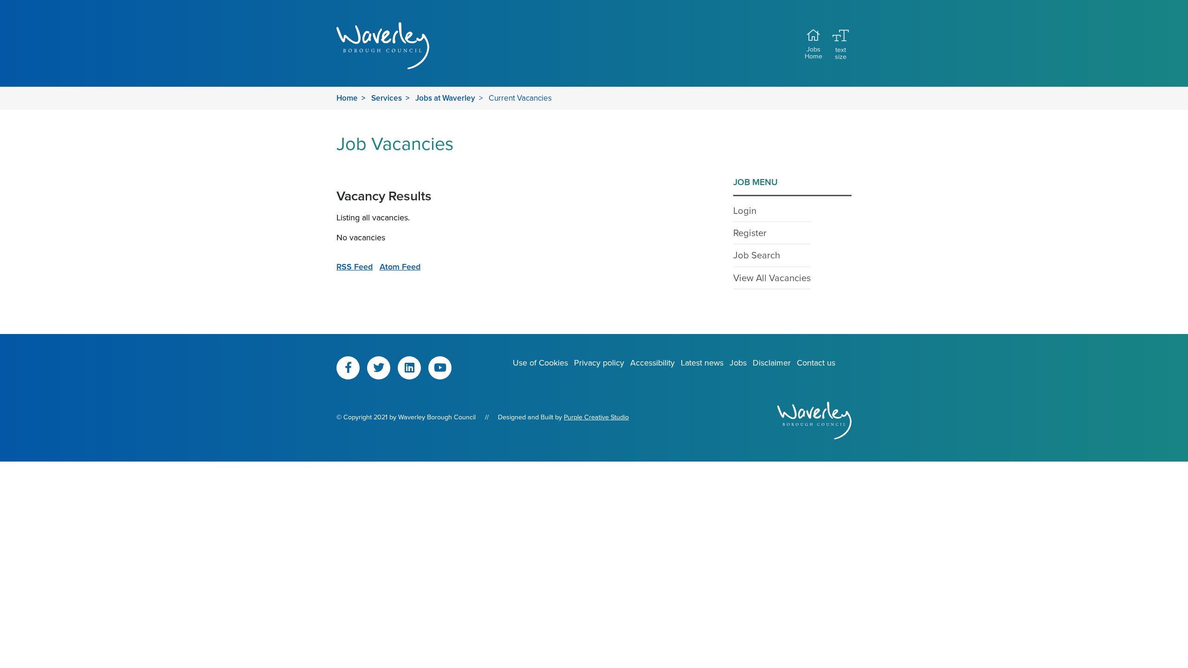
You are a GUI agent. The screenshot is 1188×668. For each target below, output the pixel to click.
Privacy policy (599, 362)
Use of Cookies (540, 362)
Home (347, 97)
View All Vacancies (772, 277)
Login (744, 210)
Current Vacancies (520, 97)
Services (386, 97)
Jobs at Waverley (445, 97)
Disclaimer (772, 362)
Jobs (738, 362)
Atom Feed (400, 266)
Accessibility (652, 362)
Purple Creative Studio (596, 417)
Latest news (702, 362)
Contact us (816, 362)
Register (750, 232)
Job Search (756, 255)
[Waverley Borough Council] (395, 45)
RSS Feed (354, 266)
